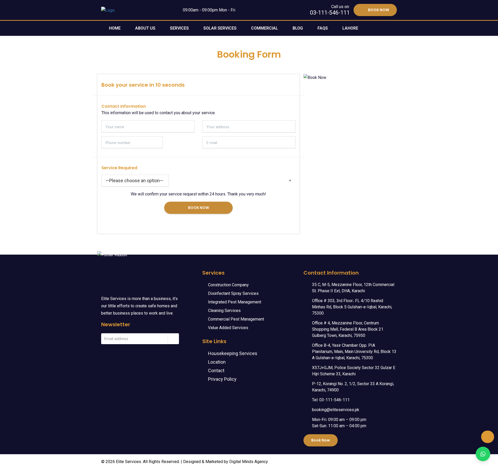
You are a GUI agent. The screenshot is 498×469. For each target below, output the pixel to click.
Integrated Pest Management (234, 302)
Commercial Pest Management (236, 319)
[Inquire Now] (483, 454)
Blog (298, 28)
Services (179, 28)
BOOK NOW (378, 9)
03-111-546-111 (330, 12)
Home (115, 28)
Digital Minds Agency (248, 461)
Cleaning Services (224, 310)
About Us (145, 28)
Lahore (350, 28)
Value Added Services (228, 327)
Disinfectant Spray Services (233, 293)
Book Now (320, 440)
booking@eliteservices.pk (335, 409)
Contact (216, 370)
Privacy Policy (222, 379)
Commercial (264, 28)
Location (217, 362)
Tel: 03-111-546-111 (331, 399)
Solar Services (220, 28)
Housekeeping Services (232, 353)
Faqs (322, 28)
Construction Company (228, 284)
